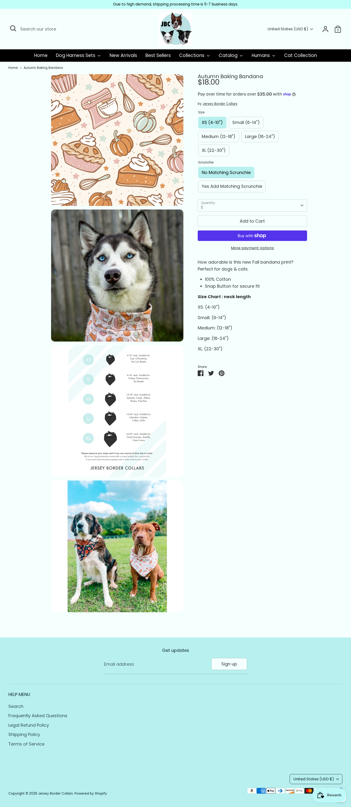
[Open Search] (13, 28)
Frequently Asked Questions (37, 716)
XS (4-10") (212, 122)
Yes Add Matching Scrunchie (232, 186)
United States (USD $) (287, 29)
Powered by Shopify (90, 793)
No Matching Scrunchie (226, 172)
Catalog (229, 55)
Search (15, 706)
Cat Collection (300, 55)
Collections (192, 55)
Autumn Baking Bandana (43, 68)
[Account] (325, 29)
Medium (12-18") (218, 136)
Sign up (229, 664)
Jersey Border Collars (220, 104)
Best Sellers (158, 55)
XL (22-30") (214, 150)
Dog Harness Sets (76, 55)
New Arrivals (123, 55)
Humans (261, 55)
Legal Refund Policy (28, 725)
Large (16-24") (260, 136)
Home (41, 55)
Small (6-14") (246, 122)
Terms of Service (26, 744)
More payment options (252, 248)
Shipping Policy (24, 734)
